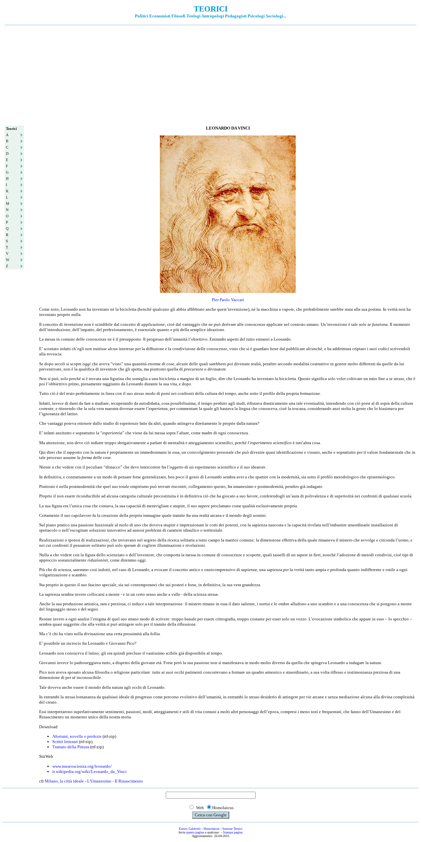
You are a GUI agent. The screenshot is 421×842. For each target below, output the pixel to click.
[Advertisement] (210, 75)
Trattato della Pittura (70, 746)
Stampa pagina (232, 832)
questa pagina (195, 832)
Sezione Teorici (232, 828)
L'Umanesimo (99, 781)
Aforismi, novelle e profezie (77, 736)
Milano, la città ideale (64, 781)
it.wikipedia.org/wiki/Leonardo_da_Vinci (89, 771)
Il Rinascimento (129, 781)
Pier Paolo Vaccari (228, 299)
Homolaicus (211, 828)
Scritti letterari (65, 741)
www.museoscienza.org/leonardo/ (82, 766)
